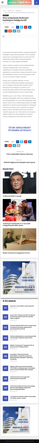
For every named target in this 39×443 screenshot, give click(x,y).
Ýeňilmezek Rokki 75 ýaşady (12, 196)
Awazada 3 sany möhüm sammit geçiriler (22, 306)
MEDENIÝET (5, 15)
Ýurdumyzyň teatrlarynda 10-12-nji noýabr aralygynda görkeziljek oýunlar (16, 224)
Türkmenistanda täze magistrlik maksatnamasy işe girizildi (19, 378)
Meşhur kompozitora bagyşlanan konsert (16, 253)
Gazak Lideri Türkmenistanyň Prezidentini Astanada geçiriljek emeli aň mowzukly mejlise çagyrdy (22, 316)
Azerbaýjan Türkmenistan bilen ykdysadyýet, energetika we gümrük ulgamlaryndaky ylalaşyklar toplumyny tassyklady (21, 356)
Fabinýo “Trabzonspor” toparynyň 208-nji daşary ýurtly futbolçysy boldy (22, 346)
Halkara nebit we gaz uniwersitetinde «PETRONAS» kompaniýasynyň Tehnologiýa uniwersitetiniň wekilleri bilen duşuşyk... (22, 368)
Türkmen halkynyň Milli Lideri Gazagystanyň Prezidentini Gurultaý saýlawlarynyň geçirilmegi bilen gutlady (23, 327)
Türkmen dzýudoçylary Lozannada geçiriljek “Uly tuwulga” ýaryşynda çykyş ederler (23, 337)
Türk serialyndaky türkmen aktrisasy (19, 154)
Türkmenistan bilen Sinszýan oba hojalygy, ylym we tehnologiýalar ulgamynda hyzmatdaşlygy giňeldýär (22, 387)
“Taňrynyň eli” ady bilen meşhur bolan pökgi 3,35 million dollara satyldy (23, 397)
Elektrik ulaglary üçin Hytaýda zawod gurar (19, 162)
